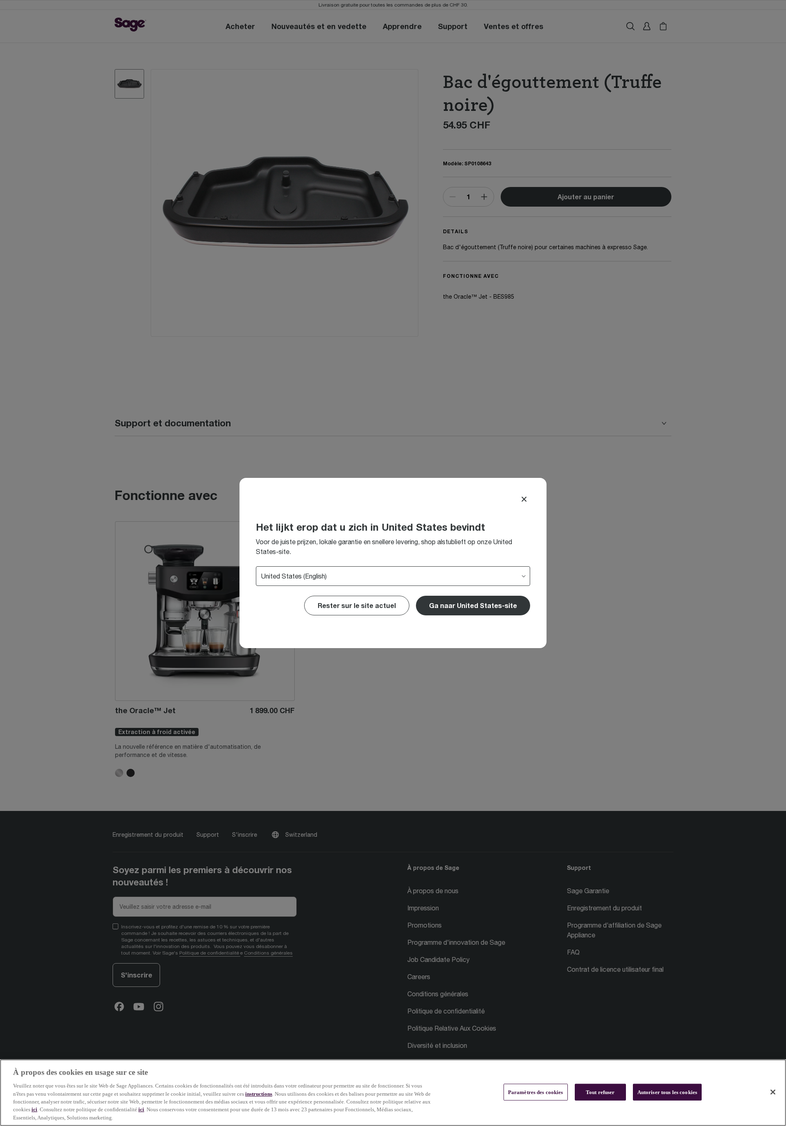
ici (34, 1110)
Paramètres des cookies (535, 1092)
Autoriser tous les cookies (667, 1092)
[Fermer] (773, 1092)
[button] (473, 605)
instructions (258, 1094)
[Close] (524, 499)
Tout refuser (600, 1092)
